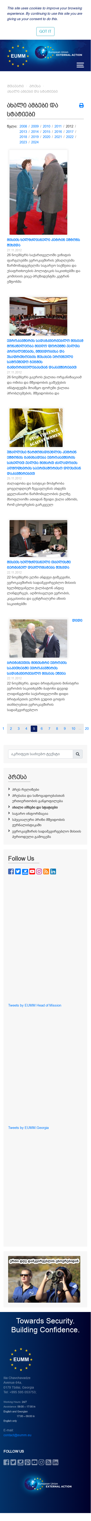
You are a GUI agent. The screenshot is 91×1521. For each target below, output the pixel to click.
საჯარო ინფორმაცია (30, 813)
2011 (58, 126)
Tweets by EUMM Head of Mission (34, 1005)
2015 (46, 131)
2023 (23, 142)
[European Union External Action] (45, 1483)
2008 (23, 126)
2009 (35, 126)
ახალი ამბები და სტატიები (32, 91)
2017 (70, 131)
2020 (46, 137)
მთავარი (15, 86)
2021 (58, 137)
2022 (70, 137)
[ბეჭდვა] (81, 106)
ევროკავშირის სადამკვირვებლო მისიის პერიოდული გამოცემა (46, 834)
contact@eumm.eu (17, 1435)
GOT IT (45, 31)
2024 (35, 142)
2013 (23, 131)
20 (87, 728)
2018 (23, 137)
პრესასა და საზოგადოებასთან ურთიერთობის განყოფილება (38, 798)
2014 (35, 131)
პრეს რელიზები (25, 789)
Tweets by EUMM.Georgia (28, 1127)
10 (73, 728)
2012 (69, 126)
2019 (35, 137)
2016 (58, 131)
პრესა (35, 86)
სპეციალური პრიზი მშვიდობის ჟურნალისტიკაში (38, 822)
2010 (46, 126)
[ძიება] (78, 754)
